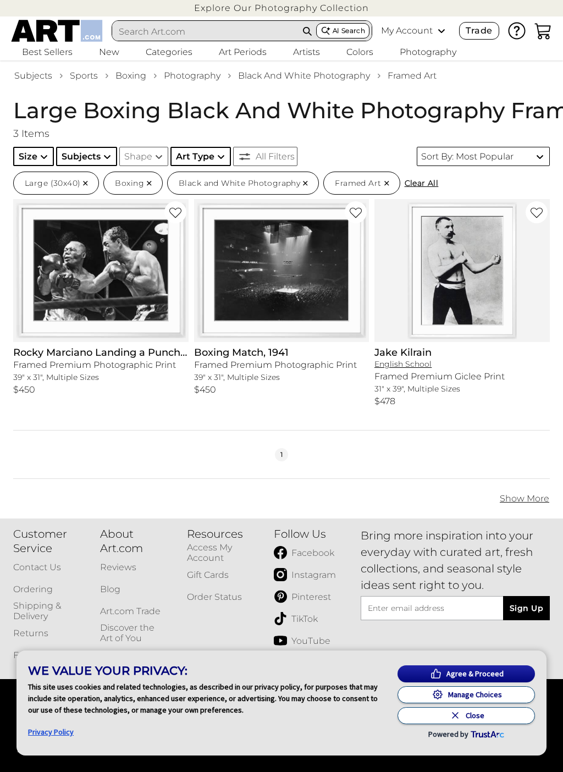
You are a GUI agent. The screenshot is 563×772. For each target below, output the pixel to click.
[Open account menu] (441, 31)
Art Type (195, 156)
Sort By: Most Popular (467, 156)
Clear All (422, 183)
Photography (192, 75)
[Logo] (57, 31)
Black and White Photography (304, 75)
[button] (281, 8)
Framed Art (412, 75)
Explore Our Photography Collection (281, 8)
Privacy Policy (51, 732)
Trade (479, 30)
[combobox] (205, 31)
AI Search (349, 30)
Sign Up (526, 608)
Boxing (130, 75)
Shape (138, 156)
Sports (84, 75)
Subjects (33, 75)
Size (28, 156)
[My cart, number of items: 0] (543, 31)
